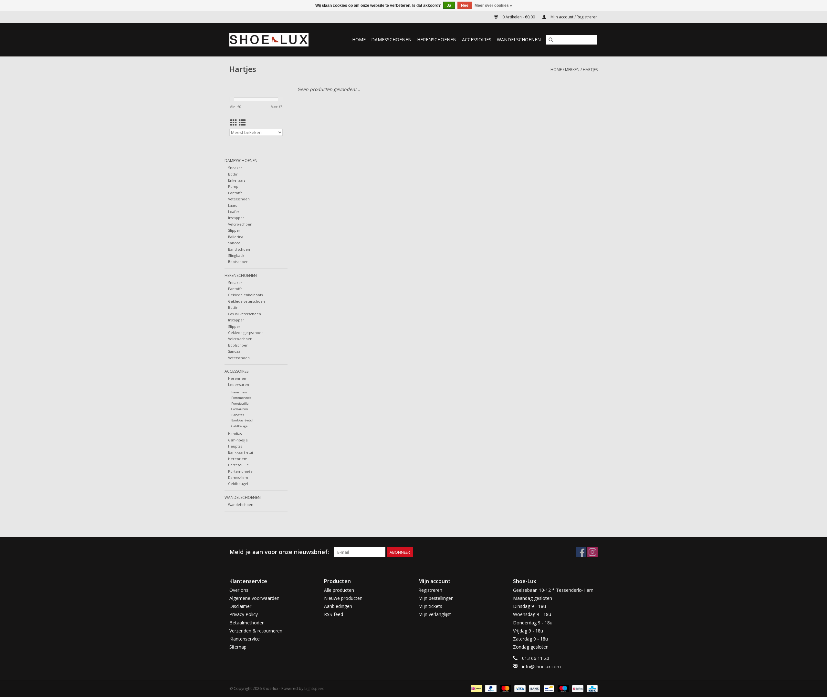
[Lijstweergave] (242, 122)
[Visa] (519, 688)
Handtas (237, 415)
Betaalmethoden (247, 623)
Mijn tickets (430, 606)
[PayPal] (490, 688)
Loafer (233, 211)
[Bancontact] (548, 688)
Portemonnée (241, 398)
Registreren (430, 590)
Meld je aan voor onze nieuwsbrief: (279, 552)
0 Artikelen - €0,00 (518, 17)
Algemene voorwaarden (254, 598)
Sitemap (237, 647)
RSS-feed (333, 614)
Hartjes (590, 69)
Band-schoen (239, 249)
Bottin (233, 174)
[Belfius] (577, 688)
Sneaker (235, 167)
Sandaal (234, 242)
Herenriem (237, 378)
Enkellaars (236, 180)
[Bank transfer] (534, 688)
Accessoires (476, 39)
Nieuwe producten (343, 598)
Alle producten (339, 590)
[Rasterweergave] (233, 122)
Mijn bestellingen (436, 598)
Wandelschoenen (519, 39)
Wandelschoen (240, 504)
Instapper (236, 217)
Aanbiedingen (338, 606)
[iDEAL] (475, 688)
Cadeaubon (239, 409)
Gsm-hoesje (238, 440)
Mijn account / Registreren (574, 17)
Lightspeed (314, 688)
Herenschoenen (436, 39)
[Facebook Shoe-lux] (581, 552)
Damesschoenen (391, 39)
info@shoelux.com (541, 666)
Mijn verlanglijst (434, 614)
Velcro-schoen (240, 224)
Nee (464, 5)
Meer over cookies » (493, 5)
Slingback (236, 255)
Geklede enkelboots (245, 294)
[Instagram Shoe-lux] (592, 552)
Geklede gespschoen (246, 332)
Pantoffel (236, 192)
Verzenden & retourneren (255, 631)
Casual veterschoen (244, 313)
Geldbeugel (239, 426)
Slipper (234, 230)
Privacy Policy (243, 614)
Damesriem (238, 477)
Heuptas (235, 446)
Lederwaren (238, 384)
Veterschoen (239, 199)
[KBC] (591, 688)
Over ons (238, 590)
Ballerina (235, 236)
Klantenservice (244, 639)
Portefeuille (239, 403)
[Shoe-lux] (274, 39)
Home (359, 39)
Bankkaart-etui (242, 420)
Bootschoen (238, 261)
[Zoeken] (551, 40)
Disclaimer (240, 606)
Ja (449, 5)
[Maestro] (562, 688)
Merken (572, 69)
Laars (232, 205)
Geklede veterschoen (246, 301)
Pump (233, 186)
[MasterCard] (504, 688)
